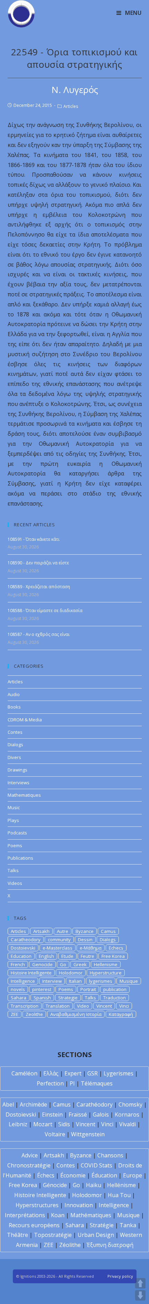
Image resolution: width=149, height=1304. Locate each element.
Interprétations (25, 1215)
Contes (15, 732)
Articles (70, 106)
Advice (29, 1155)
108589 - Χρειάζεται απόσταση (39, 587)
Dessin (85, 939)
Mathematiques (24, 795)
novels (18, 989)
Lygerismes (118, 1073)
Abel (8, 1104)
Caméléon (24, 1073)
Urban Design (96, 1235)
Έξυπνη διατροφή (110, 1245)
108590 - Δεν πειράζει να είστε (38, 563)
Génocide (55, 1185)
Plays (13, 820)
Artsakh (41, 931)
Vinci (124, 1006)
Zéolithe (70, 1245)
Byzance (85, 931)
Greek (80, 964)
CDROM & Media (25, 719)
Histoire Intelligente (31, 973)
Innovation (78, 1205)
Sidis (64, 1124)
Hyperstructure (106, 973)
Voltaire (55, 1134)
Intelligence (23, 981)
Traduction (114, 998)
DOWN (140, 1295)
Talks (13, 870)
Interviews (18, 782)
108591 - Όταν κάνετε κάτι (34, 539)
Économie (73, 1175)
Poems (15, 845)
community (59, 939)
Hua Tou (119, 1195)
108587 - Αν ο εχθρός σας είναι (39, 634)
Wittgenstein (88, 1134)
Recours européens (34, 1225)
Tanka (128, 1225)
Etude (67, 956)
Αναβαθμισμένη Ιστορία (76, 1014)
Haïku (93, 1185)
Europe (132, 1175)
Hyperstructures (37, 1205)
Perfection (50, 1083)
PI (72, 1083)
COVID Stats (96, 1165)
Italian (75, 981)
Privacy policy (120, 1276)
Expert (72, 1073)
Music (14, 807)
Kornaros (127, 1114)
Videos (15, 883)
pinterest (41, 989)
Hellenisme (105, 964)
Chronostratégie (29, 1165)
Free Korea (113, 956)
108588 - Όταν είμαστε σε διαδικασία (45, 610)
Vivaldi (127, 1124)
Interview (52, 981)
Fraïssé (78, 1114)
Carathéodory (95, 1104)
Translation (58, 1006)
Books (14, 707)
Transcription (24, 1006)
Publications (20, 858)
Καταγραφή (121, 1014)
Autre (62, 931)
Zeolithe (34, 1014)
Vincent (104, 1006)
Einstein (52, 1114)
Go (63, 964)
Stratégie (102, 1225)
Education (21, 956)
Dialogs (15, 744)
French (18, 964)
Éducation (104, 1175)
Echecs (116, 948)
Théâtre (17, 1235)
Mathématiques (90, 1215)
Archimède (33, 1104)
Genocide (42, 964)
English (46, 956)
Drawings (17, 770)
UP (140, 1283)
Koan (57, 1215)
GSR (92, 1073)
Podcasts (17, 833)
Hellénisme (121, 1185)
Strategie (68, 998)
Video (83, 1006)
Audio (14, 694)
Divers (14, 757)
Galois (101, 1114)
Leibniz (18, 1124)
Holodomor (70, 973)
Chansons (110, 1155)
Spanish (42, 998)
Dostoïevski (21, 1114)
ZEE (14, 1014)
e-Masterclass (57, 948)
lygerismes (100, 981)
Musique (129, 981)
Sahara (18, 998)
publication (114, 989)
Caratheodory (26, 939)
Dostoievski (23, 948)
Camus (108, 931)
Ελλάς (51, 1073)
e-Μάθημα (91, 948)
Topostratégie (53, 1235)
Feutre (87, 956)
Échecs (45, 1175)
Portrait (88, 989)
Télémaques (97, 1083)
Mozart (42, 1124)
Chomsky (130, 1104)
